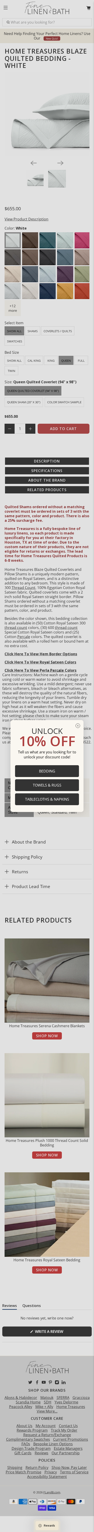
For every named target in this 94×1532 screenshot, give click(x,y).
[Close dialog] (78, 725)
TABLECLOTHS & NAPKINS (47, 799)
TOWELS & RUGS (47, 785)
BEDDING (47, 771)
